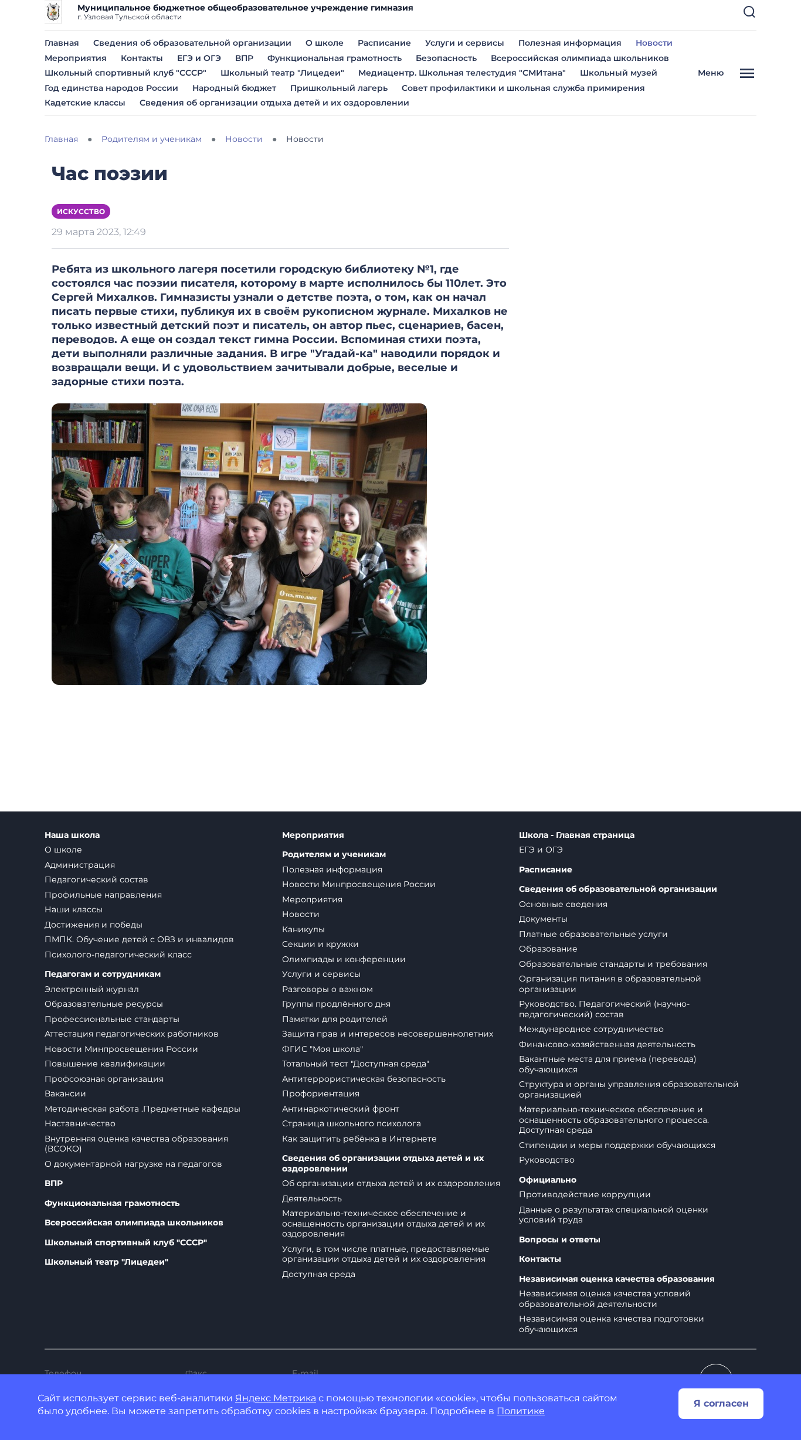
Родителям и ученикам (334, 855)
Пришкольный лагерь (339, 88)
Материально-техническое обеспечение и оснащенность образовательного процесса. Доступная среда (614, 1119)
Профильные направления (103, 894)
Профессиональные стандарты (112, 1019)
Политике (521, 1411)
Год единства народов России (111, 88)
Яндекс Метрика (275, 1398)
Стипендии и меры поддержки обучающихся (617, 1145)
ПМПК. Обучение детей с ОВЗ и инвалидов (139, 939)
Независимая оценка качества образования (617, 1279)
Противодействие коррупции (585, 1194)
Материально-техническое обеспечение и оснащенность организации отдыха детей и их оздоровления (383, 1223)
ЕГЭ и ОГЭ (199, 58)
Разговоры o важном (327, 989)
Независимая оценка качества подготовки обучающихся (611, 1323)
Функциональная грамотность (334, 58)
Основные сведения (563, 904)
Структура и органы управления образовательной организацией (629, 1089)
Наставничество (80, 1123)
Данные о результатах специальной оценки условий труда (613, 1214)
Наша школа (72, 835)
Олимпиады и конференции (344, 959)
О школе (325, 43)
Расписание (384, 43)
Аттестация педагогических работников (132, 1033)
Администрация (80, 865)
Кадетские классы (85, 102)
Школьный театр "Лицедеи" (282, 72)
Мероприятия (76, 58)
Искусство (81, 211)
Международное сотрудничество (591, 1029)
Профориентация (320, 1093)
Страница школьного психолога (351, 1123)
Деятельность (312, 1198)
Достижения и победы (93, 924)
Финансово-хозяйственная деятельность (607, 1044)
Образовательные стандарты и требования (613, 964)
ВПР (244, 58)
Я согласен (721, 1403)
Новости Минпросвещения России (121, 1049)
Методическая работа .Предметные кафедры (142, 1108)
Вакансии (65, 1093)
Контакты (142, 58)
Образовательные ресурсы (104, 1004)
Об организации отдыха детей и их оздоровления (391, 1183)
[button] (749, 12)
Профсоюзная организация (104, 1079)
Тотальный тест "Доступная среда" (355, 1063)
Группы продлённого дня (336, 1004)
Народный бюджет (234, 88)
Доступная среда (318, 1274)
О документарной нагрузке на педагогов (133, 1164)
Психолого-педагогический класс (118, 954)
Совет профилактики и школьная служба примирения (523, 88)
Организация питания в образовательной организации (610, 983)
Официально (547, 1180)
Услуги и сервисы (464, 43)
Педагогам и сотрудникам (103, 974)
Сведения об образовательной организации (192, 43)
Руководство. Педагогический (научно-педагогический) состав (604, 1009)
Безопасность (446, 58)
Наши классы (74, 909)
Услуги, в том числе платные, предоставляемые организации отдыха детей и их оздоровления (386, 1254)
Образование (548, 948)
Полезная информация (570, 43)
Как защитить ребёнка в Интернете (359, 1138)
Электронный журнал (92, 989)
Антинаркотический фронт (340, 1108)
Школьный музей (618, 72)
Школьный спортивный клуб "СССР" (125, 72)
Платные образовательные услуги (593, 934)
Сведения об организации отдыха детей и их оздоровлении (274, 102)
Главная (62, 43)
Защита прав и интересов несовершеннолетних (387, 1033)
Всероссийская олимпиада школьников (580, 58)
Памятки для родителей (335, 1019)
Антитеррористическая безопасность (364, 1079)
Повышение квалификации (105, 1063)
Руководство (547, 1159)
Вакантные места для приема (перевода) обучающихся (608, 1064)
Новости (654, 43)
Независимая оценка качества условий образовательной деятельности (605, 1298)
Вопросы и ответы (559, 1240)
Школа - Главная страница (576, 835)
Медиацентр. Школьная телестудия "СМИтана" (462, 72)
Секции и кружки (320, 944)
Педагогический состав (96, 879)
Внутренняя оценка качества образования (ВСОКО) (136, 1143)
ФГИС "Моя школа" (322, 1049)
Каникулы (303, 929)
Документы (543, 918)
